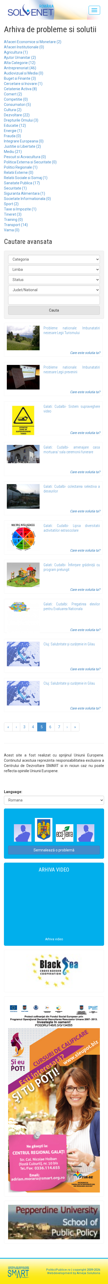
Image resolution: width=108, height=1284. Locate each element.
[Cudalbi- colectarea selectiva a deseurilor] (23, 496)
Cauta (54, 310)
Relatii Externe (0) (18, 172)
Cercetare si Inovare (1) (23, 84)
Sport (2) (11, 204)
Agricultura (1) (16, 52)
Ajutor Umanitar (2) (20, 57)
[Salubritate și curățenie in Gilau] (23, 654)
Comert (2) (13, 94)
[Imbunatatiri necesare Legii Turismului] (23, 338)
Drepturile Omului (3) (21, 120)
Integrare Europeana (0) (24, 141)
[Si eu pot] (54, 1096)
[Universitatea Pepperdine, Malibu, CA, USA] (54, 1222)
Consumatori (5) (17, 104)
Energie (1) (13, 131)
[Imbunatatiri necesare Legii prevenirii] (23, 377)
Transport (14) (16, 225)
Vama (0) (11, 230)
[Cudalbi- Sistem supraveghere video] (23, 420)
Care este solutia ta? (85, 353)
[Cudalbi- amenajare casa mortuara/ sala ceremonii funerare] (23, 454)
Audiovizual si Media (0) (23, 73)
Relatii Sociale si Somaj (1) (25, 178)
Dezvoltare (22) (17, 115)
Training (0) (13, 219)
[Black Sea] (54, 971)
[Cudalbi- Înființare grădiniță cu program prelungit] (23, 575)
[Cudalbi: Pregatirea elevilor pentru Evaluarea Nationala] (23, 618)
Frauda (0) (12, 136)
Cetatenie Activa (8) (20, 89)
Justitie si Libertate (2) (22, 146)
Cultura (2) (12, 110)
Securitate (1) (15, 188)
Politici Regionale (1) (20, 167)
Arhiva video (54, 939)
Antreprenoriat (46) (20, 68)
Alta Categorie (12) (19, 63)
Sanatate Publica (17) (22, 183)
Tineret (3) (12, 214)
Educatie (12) (15, 125)
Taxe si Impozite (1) (20, 209)
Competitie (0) (16, 99)
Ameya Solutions (88, 1273)
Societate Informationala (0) (27, 199)
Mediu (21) (13, 152)
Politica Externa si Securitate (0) (30, 162)
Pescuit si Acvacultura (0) (25, 157)
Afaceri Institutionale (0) (24, 47)
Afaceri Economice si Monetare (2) (32, 42)
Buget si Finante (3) (20, 78)
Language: (13, 792)
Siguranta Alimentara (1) (24, 193)
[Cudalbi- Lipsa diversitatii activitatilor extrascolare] (23, 537)
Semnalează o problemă (54, 850)
